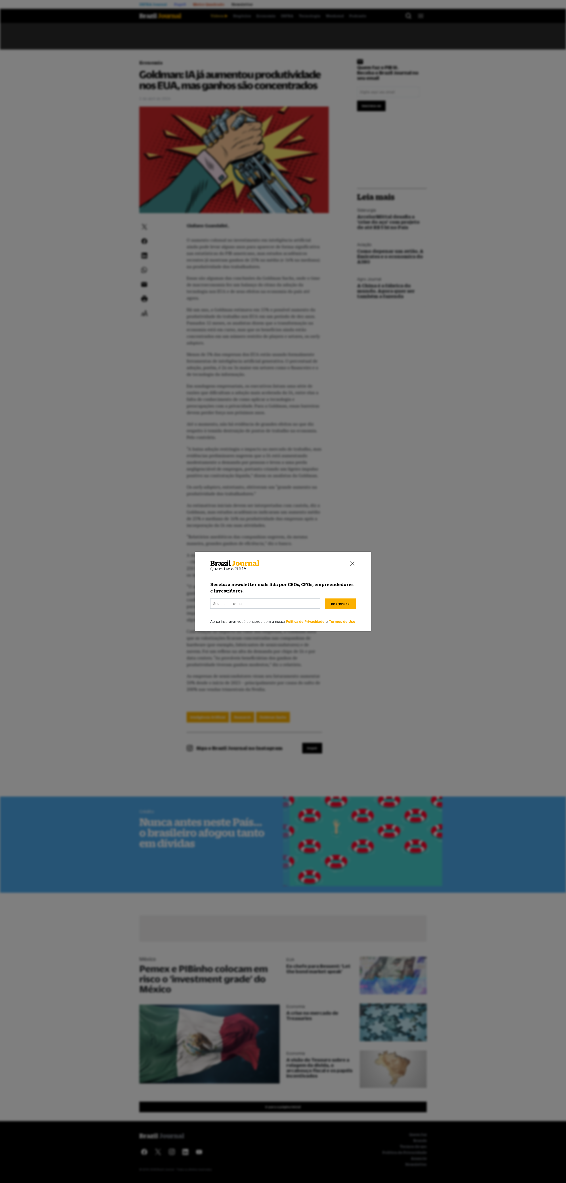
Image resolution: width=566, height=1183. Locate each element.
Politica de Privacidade (305, 621)
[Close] (352, 563)
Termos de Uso (342, 621)
